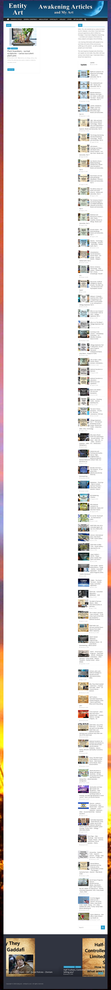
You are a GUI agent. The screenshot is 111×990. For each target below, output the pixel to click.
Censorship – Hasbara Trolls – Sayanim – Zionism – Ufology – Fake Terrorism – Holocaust (96, 854)
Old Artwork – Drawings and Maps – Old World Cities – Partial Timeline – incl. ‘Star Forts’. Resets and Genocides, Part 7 (91, 151)
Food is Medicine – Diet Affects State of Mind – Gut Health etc (97, 916)
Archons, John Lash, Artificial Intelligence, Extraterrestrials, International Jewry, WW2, (95, 674)
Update (92, 62)
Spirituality (54, 19)
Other (69, 19)
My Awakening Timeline (94, 496)
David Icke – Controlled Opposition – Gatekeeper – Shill (96, 593)
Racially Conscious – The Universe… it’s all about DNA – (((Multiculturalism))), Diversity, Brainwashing (90, 472)
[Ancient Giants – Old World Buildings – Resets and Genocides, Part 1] (83, 229)
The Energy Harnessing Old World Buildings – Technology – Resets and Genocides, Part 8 (97, 137)
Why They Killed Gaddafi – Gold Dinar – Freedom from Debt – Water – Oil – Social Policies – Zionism (96, 687)
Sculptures (14, 48)
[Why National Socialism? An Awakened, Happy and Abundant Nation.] (83, 504)
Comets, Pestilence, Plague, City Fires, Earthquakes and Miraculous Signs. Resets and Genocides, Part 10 (91, 110)
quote (23, 60)
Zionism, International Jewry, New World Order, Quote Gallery (96, 536)
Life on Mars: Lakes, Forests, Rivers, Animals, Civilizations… (96, 361)
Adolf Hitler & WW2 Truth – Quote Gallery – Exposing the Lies (97, 546)
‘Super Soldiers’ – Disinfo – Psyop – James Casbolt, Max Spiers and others (95, 557)
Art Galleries (78, 19)
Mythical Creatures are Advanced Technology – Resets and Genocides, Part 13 (96, 74)
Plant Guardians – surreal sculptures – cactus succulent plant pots (20, 53)
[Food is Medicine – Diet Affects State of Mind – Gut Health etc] (83, 914)
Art (9, 48)
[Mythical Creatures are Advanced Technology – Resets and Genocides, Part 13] (83, 71)
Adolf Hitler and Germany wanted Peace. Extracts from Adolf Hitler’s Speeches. (96, 628)
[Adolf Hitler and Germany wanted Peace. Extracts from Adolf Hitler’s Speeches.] (83, 625)
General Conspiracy (30, 19)
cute (35, 58)
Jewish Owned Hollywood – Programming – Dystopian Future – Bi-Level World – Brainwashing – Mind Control (90, 641)
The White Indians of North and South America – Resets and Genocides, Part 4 (96, 191)
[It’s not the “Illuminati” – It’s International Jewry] (83, 515)
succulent (9, 62)
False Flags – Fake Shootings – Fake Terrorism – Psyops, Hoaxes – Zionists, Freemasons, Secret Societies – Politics (95, 839)
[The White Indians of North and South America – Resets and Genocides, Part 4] (83, 188)
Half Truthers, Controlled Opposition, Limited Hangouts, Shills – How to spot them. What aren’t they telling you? (91, 701)
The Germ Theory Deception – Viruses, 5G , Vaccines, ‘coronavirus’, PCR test (96, 411)
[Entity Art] (55, 2)
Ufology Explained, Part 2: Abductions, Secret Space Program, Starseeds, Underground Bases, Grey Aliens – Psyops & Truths (91, 349)
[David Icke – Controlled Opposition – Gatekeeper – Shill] (83, 591)
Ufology (62, 19)
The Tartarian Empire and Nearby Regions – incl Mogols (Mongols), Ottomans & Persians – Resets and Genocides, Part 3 (91, 204)
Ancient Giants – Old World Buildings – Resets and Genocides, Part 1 (96, 232)
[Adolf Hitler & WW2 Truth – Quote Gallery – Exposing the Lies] (83, 544)
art (25, 58)
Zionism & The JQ (16, 19)
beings (28, 58)
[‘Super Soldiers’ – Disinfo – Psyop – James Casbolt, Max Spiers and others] (83, 553)
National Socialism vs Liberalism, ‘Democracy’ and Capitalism (96, 381)
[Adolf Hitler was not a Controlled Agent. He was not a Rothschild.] (83, 525)
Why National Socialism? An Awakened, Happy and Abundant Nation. (96, 507)
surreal (14, 62)
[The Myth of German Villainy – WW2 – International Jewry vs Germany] (83, 600)
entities (9, 60)
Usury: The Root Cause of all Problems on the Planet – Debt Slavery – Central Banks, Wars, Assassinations (96, 761)
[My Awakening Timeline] (83, 494)
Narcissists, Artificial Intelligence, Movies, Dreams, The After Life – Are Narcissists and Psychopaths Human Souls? (91, 286)
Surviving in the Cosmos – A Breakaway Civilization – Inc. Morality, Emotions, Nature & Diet (96, 335)
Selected (26, 967)
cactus (32, 58)
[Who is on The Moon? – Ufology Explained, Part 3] (83, 321)
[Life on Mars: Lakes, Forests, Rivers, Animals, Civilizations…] (83, 359)
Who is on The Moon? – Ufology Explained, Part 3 (97, 323)
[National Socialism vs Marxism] (83, 368)
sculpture (27, 60)
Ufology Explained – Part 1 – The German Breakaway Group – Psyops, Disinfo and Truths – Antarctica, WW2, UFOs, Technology (90, 424)
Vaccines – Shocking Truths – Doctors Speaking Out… (96, 400)
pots (20, 60)
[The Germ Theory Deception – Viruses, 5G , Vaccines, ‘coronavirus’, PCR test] (83, 408)
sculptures (32, 60)
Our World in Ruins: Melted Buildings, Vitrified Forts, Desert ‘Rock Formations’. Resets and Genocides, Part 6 (91, 165)
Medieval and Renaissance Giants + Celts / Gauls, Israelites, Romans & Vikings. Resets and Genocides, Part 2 (91, 219)
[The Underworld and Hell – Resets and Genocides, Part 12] (83, 82)
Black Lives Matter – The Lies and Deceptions (96, 391)
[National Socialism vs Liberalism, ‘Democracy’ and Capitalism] (83, 377)
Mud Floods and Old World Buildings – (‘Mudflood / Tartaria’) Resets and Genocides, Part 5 (96, 179)
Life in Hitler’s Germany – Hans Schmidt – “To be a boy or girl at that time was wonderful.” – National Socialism (96, 616)
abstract (22, 58)
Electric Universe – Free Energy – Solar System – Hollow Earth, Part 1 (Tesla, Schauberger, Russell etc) (91, 271)
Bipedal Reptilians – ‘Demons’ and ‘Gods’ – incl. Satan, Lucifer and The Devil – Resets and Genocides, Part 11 (97, 96)
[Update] (83, 62)
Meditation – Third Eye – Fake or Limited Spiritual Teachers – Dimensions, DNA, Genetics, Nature (96, 486)
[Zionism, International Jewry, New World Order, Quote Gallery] (83, 534)
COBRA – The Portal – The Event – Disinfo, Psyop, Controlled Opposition (96, 582)
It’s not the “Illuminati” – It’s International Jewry (96, 517)
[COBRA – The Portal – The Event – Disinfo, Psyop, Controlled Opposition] (83, 579)
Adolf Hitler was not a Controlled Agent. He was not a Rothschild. (96, 527)
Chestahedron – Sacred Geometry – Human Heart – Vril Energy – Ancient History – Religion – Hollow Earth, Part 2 (90, 256)
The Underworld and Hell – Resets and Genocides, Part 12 (96, 84)
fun (12, 60)
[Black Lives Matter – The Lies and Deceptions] (83, 389)
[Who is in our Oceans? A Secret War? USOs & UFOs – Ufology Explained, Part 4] (83, 310)
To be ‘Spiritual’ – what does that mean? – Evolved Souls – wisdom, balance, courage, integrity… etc (96, 715)
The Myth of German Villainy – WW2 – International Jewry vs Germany (95, 603)
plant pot (16, 60)
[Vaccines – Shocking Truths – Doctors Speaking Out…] (83, 398)
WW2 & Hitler (43, 19)
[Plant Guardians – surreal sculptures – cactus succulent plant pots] (23, 29)
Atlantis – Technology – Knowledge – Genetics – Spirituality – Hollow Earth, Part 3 (96, 243)
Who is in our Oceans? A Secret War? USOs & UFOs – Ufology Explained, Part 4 (96, 313)
